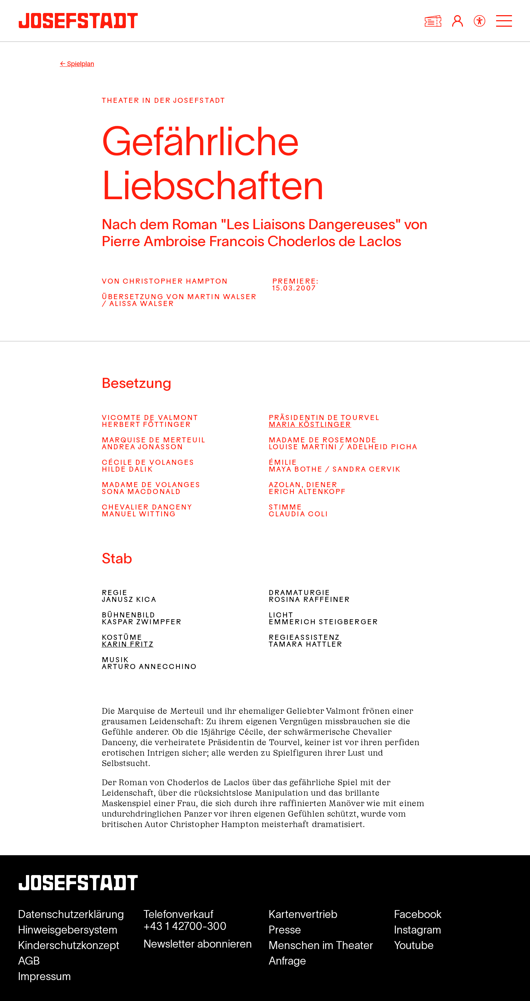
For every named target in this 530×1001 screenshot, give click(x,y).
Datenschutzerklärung (71, 914)
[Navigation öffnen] (504, 21)
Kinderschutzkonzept (68, 945)
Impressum (44, 976)
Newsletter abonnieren (197, 944)
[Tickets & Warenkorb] (433, 21)
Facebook (418, 914)
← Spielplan (77, 63)
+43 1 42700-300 (184, 926)
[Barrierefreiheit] (479, 21)
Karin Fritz (128, 645)
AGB (29, 961)
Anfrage (287, 961)
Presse (285, 930)
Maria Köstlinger (310, 425)
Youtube (414, 945)
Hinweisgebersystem (68, 930)
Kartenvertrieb (303, 914)
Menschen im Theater (321, 945)
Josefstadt (78, 885)
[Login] (457, 21)
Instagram (417, 930)
